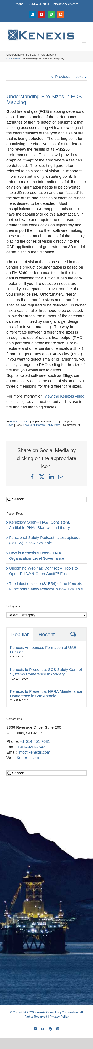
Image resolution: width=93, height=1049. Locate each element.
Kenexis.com (28, 758)
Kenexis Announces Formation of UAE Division (43, 649)
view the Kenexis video (64, 396)
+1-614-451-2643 (30, 747)
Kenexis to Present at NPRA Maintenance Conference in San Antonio (46, 693)
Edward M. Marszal (34, 425)
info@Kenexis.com (65, 4)
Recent (46, 634)
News (9, 425)
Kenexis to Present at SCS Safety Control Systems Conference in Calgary (46, 671)
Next (79, 76)
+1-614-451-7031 (35, 741)
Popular (20, 634)
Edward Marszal (19, 421)
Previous (62, 76)
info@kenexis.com (34, 752)
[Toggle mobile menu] (84, 44)
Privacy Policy (59, 1016)
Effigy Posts (53, 425)
